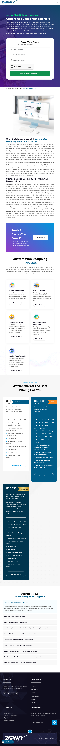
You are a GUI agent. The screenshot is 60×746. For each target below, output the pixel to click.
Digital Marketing (8, 718)
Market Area (35, 703)
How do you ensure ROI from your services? (18, 645)
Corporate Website (40, 290)
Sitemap (34, 699)
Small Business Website (17, 290)
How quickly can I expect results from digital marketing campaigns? (26, 628)
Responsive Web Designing (39, 323)
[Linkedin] (12, 693)
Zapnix (40, 738)
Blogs (33, 693)
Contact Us (39, 237)
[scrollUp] (30, 731)
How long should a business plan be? (16, 603)
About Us (35, 689)
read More (14, 303)
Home (8, 88)
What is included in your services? (15, 616)
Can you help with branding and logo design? (18, 639)
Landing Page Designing (17, 356)
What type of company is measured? (16, 622)
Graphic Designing (9, 720)
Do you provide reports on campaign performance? (21, 651)
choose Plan (15, 465)
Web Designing (16, 88)
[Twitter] (8, 693)
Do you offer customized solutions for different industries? (23, 634)
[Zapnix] (10, 2)
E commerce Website (17, 322)
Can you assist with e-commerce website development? (22, 657)
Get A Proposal (8, 741)
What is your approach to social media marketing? (20, 662)
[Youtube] (16, 693)
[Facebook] (4, 693)
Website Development (10, 716)
